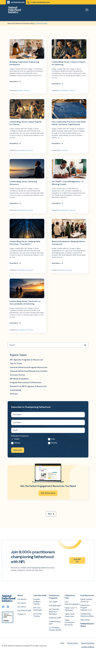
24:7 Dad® (53, 602)
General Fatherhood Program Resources (28, 367)
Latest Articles (41, 23)
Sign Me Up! (77, 560)
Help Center (85, 620)
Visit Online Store (48, 493)
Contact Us (21, 614)
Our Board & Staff (24, 610)
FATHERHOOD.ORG (18, 2)
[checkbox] (48, 442)
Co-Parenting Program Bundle (55, 629)
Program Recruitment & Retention (25, 382)
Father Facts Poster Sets (69, 615)
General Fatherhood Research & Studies (28, 371)
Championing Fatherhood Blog (86, 615)
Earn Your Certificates (37, 609)
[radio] (29, 440)
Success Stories (17, 375)
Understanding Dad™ (54, 622)
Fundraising (15, 390)
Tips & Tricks (16, 363)
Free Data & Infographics (72, 603)
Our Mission (21, 599)
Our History (21, 607)
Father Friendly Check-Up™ (86, 600)
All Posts (14, 394)
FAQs (62, 643)
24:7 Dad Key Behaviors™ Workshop (54, 611)
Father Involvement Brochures (69, 622)
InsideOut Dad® (55, 618)
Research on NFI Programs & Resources (28, 386)
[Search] (85, 345)
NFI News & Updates (19, 378)
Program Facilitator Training (37, 601)
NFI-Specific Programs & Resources (26, 359)
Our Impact (21, 603)
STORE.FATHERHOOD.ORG (40, 2)
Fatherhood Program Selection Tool (86, 607)
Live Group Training (37, 615)
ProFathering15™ (55, 606)
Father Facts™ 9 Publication (71, 609)
